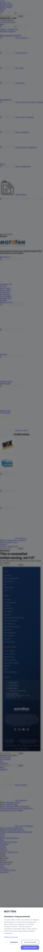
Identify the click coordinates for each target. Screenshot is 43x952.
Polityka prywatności (11, 937)
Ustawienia (14, 942)
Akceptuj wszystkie (30, 947)
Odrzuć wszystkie (30, 942)
